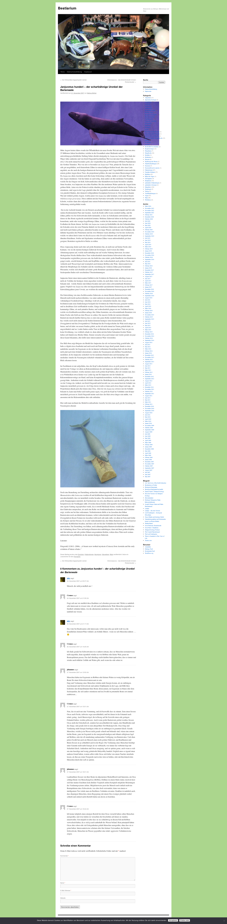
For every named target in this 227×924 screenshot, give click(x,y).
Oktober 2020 (149, 219)
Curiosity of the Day (150, 121)
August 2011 (148, 396)
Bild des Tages (149, 112)
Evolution (81, 554)
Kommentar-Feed (150, 551)
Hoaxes (147, 140)
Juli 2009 (147, 434)
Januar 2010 (148, 423)
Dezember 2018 (149, 253)
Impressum (88, 72)
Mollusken (148, 157)
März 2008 (148, 455)
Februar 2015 (149, 332)
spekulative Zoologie (151, 185)
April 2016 (148, 306)
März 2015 (148, 330)
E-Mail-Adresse (65, 890)
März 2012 (148, 385)
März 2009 (148, 442)
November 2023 (149, 208)
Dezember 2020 (149, 217)
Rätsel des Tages (149, 176)
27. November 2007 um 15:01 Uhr (78, 706)
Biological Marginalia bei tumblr (154, 489)
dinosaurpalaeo (149, 498)
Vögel (146, 195)
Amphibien (148, 102)
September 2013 (149, 361)
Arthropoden (148, 108)
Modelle (147, 155)
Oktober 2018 (149, 257)
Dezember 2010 (149, 406)
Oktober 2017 (149, 272)
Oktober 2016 (149, 293)
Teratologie (148, 189)
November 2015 (149, 315)
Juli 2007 (147, 472)
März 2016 (148, 308)
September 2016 (149, 295)
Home (63, 72)
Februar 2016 (149, 310)
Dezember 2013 (149, 355)
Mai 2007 (147, 476)
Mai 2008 (147, 451)
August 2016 (148, 298)
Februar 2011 (149, 404)
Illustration (148, 142)
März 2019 (148, 247)
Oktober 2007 (149, 466)
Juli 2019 (147, 238)
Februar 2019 (149, 249)
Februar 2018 (149, 266)
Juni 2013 (148, 366)
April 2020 (148, 227)
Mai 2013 (147, 368)
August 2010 (148, 413)
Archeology (148, 106)
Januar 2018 (148, 268)
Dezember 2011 (149, 387)
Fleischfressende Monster (152, 132)
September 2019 (149, 236)
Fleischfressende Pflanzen (152, 134)
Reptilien (147, 174)
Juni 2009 (148, 436)
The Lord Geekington (151, 534)
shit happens (148, 178)
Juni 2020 (148, 223)
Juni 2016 (148, 302)
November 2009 (149, 425)
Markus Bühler (91, 93)
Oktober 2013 (149, 359)
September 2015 (149, 319)
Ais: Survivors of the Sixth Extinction (155, 483)
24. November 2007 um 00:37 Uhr (78, 581)
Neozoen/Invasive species (152, 168)
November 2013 (149, 357)
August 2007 (148, 470)
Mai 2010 (147, 417)
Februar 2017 (149, 285)
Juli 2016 (147, 300)
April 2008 (148, 453)
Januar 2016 (148, 313)
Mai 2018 (147, 264)
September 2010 (149, 410)
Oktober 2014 (149, 338)
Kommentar (64, 856)
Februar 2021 (149, 215)
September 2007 (149, 468)
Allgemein (148, 98)
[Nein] (224, 921)
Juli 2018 (147, 261)
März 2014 (148, 349)
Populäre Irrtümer (150, 172)
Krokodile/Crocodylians (151, 146)
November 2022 (149, 210)
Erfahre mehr (184, 920)
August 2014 (148, 342)
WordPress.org (149, 553)
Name (62, 883)
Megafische (148, 153)
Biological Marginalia (151, 487)
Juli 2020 (147, 221)
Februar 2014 (149, 351)
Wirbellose (148, 200)
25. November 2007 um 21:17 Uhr (78, 624)
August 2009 (148, 432)
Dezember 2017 (149, 270)
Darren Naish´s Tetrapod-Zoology (154, 491)
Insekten (147, 144)
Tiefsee (147, 191)
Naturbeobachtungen (151, 164)
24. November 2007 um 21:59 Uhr (78, 598)
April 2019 (148, 244)
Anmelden (148, 547)
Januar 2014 (148, 353)
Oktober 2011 (149, 391)
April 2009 (148, 440)
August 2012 (148, 381)
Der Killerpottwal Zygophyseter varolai (73, 80)
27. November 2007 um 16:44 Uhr (78, 809)
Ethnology (148, 125)
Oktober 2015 (149, 317)
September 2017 (149, 274)
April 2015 (148, 327)
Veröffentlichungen (150, 193)
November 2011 (149, 389)
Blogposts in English (151, 115)
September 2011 (149, 393)
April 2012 (148, 383)
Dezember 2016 (149, 289)
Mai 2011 (147, 400)
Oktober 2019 (149, 234)
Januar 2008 (148, 459)
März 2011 (148, 402)
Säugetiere (105, 554)
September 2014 (149, 340)
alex (68, 578)
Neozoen (147, 166)
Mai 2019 (147, 242)
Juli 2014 (147, 344)
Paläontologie (89, 554)
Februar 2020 (149, 229)
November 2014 (149, 336)
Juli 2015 (147, 321)
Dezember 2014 (149, 334)
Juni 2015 (148, 323)
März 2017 (148, 283)
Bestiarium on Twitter (151, 485)
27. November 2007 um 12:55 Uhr (78, 672)
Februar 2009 (149, 445)
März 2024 (148, 206)
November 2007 (149, 464)
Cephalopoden (149, 119)
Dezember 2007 (149, 462)
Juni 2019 (148, 240)
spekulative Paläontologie (152, 183)
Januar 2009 (148, 447)
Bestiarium (67, 8)
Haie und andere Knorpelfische (153, 138)
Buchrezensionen (150, 117)
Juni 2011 (148, 398)
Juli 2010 (147, 415)
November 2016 (149, 291)
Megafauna (148, 151)
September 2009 (149, 430)
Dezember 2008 (149, 449)
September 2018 (149, 259)
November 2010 (149, 408)
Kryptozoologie (149, 149)
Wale (111, 554)
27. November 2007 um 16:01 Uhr (78, 772)
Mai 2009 (147, 438)
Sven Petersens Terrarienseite (153, 525)
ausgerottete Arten (150, 110)
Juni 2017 (148, 278)
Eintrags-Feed (149, 549)
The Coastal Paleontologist (152, 532)
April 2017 (148, 281)
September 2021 (149, 212)
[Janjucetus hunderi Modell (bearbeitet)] (109, 144)
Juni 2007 (148, 474)
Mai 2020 (147, 225)
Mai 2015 (147, 325)
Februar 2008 (149, 457)
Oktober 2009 (149, 427)
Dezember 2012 (149, 376)
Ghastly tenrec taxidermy (152, 136)
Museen (147, 159)
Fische (147, 129)
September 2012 (149, 379)
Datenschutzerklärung (74, 72)
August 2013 (148, 364)
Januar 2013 (148, 374)
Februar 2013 (149, 372)
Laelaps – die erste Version (152, 510)
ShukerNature (149, 523)
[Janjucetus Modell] (97, 486)
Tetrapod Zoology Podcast (152, 530)
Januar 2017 (148, 287)
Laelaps (147, 508)
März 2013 (148, 370)
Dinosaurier (148, 123)
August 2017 (148, 276)
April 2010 (148, 419)
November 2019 (149, 232)
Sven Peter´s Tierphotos (151, 528)
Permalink (77, 556)
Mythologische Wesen (151, 161)
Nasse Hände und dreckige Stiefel (154, 517)
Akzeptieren (173, 920)
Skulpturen (97, 554)
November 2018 (149, 255)
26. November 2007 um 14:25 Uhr (78, 647)
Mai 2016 (147, 304)
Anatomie (147, 104)
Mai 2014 (147, 347)
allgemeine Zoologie (150, 100)
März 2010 (148, 421)
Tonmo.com (148, 540)
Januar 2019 (148, 251)
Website (62, 898)
